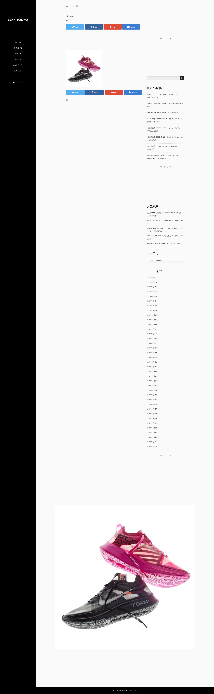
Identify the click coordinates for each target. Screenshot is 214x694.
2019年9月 (150, 385)
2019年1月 (150, 423)
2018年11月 (151, 432)
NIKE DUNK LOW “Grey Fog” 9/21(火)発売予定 (162, 112)
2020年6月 (150, 343)
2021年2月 (150, 306)
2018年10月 (151, 437)
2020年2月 (150, 362)
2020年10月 (151, 324)
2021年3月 (150, 301)
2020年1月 (150, 367)
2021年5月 (150, 291)
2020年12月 (151, 315)
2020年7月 (150, 338)
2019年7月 (150, 395)
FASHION (18, 54)
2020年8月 (150, 334)
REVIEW (17, 59)
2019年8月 (150, 390)
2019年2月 (150, 418)
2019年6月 (150, 400)
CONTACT (18, 71)
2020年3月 (150, 357)
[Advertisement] (104, 43)
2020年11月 (151, 320)
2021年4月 (150, 296)
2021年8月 (150, 282)
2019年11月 (151, 376)
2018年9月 (150, 442)
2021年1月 (150, 310)
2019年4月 (150, 409)
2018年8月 (150, 447)
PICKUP (18, 42)
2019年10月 (151, 381)
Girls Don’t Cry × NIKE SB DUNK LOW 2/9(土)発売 (163, 243)
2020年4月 (150, 353)
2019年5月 (150, 404)
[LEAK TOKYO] (17, 31)
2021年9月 (150, 277)
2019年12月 (151, 371)
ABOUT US (17, 65)
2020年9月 (150, 329)
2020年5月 (150, 348)
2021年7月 (150, 287)
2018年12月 (151, 428)
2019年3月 (150, 414)
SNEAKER (18, 48)
